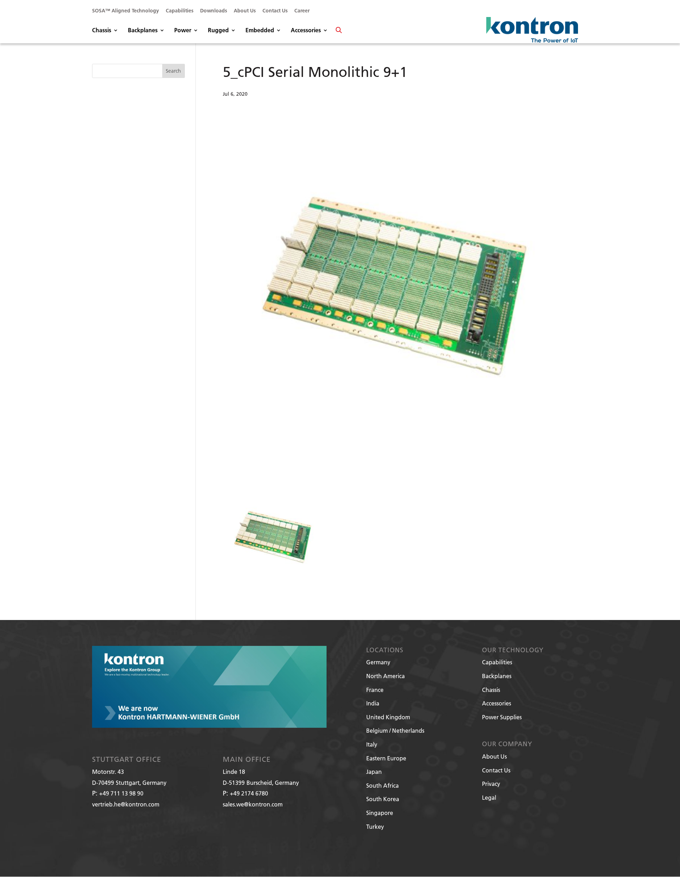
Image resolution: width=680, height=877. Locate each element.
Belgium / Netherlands (395, 730)
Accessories (306, 31)
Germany (378, 662)
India (372, 703)
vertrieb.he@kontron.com (125, 804)
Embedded (259, 31)
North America (385, 676)
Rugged (218, 31)
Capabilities (179, 11)
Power (182, 31)
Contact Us (275, 11)
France (375, 689)
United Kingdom (388, 717)
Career (302, 11)
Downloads (213, 11)
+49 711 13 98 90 (121, 793)
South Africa (382, 785)
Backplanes (143, 31)
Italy (371, 744)
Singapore (379, 812)
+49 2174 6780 (249, 793)
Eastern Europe (386, 758)
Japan (374, 771)
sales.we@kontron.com (253, 804)
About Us (245, 11)
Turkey (375, 826)
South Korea (382, 799)
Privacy (491, 783)
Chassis (101, 31)
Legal (489, 797)
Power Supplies (502, 717)
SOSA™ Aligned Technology (125, 11)
